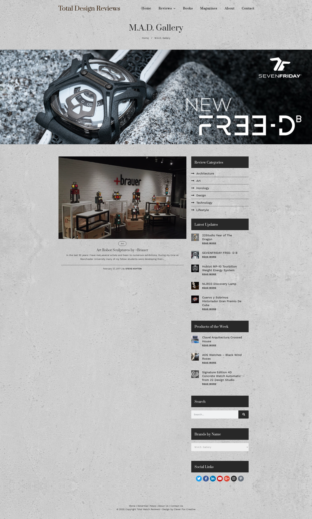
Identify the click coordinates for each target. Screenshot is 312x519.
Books (188, 8)
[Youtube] (220, 482)
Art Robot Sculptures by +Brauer (122, 253)
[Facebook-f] (206, 482)
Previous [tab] (8, 99)
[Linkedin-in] (213, 482)
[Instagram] (234, 482)
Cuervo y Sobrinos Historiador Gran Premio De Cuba (221, 304)
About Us (163, 509)
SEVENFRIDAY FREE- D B (219, 256)
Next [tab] (303, 99)
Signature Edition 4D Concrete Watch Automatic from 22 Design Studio (221, 379)
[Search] (243, 418)
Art (122, 247)
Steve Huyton (133, 272)
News (153, 509)
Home (146, 8)
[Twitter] (199, 482)
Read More (209, 246)
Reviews (165, 8)
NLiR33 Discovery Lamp (219, 287)
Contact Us (176, 509)
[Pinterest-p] (241, 482)
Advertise (142, 509)
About (230, 8)
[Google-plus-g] (227, 482)
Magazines (208, 8)
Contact (248, 8)
